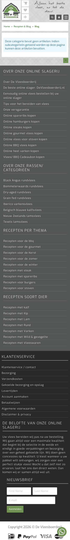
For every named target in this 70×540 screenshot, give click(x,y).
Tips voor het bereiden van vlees (26, 104)
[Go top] (65, 60)
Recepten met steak (17, 270)
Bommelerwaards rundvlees (23, 186)
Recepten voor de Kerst (19, 252)
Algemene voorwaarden (18, 408)
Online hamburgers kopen (21, 121)
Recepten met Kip (15, 313)
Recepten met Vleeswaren (22, 343)
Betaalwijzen (11, 402)
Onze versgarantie (16, 109)
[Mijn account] (59, 17)
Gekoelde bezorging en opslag (23, 385)
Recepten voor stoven (18, 288)
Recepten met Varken (18, 331)
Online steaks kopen (17, 127)
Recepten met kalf (16, 307)
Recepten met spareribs (20, 276)
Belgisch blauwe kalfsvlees (22, 210)
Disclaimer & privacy (16, 414)
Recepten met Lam (16, 319)
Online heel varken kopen (21, 151)
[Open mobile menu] (65, 17)
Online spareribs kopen (19, 115)
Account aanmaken (15, 396)
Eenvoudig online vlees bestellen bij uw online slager (31, 96)
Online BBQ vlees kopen (20, 145)
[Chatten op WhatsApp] (62, 532)
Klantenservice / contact (19, 367)
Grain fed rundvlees (17, 198)
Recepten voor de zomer (20, 258)
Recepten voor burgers (19, 282)
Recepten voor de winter (20, 264)
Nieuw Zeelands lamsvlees (22, 216)
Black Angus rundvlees (19, 180)
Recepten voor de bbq (18, 241)
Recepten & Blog (22, 26)
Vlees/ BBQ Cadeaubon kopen (24, 157)
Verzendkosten (12, 379)
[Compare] (25, 17)
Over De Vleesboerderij (19, 82)
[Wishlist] (25, 10)
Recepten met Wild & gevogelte (25, 337)
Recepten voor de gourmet (22, 247)
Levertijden (10, 391)
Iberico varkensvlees (17, 204)
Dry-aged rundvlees (17, 192)
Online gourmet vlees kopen (23, 133)
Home (7, 26)
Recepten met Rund (17, 325)
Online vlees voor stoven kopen (25, 139)
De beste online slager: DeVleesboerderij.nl (34, 87)
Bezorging (9, 373)
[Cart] (25, 3)
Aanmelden (15, 509)
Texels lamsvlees (15, 221)
